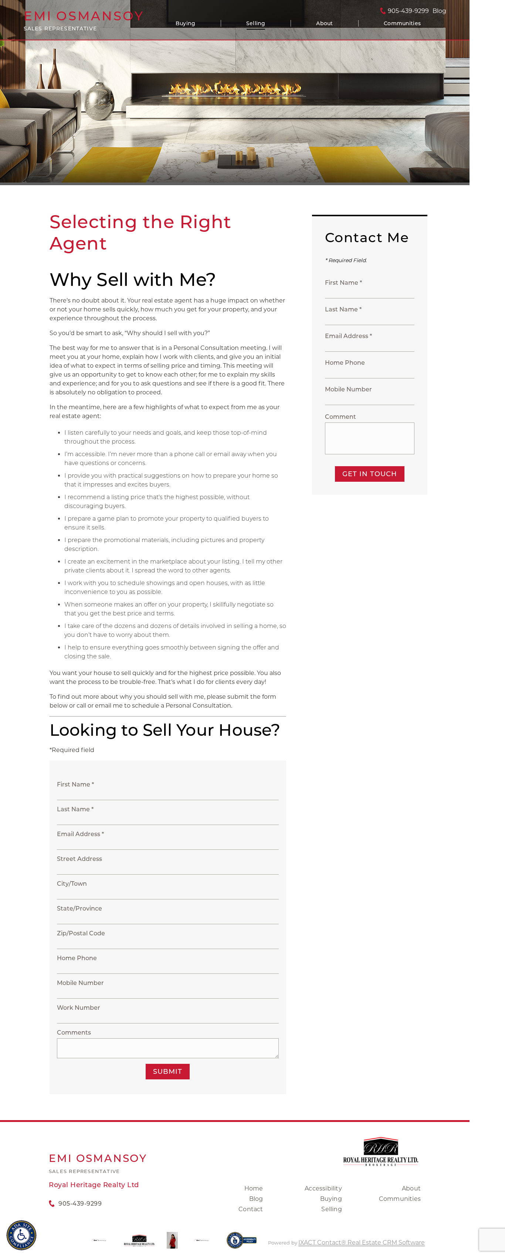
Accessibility (323, 1188)
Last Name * (75, 809)
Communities (402, 23)
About (324, 23)
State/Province (79, 908)
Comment (340, 416)
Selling (255, 23)
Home (253, 1188)
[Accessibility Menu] (21, 1235)
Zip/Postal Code (81, 933)
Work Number (78, 1007)
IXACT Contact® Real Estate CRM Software (361, 1242)
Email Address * (80, 834)
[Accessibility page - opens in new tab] (241, 1243)
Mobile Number (80, 982)
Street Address (79, 858)
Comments (74, 1032)
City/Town (72, 883)
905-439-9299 (408, 11)
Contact (250, 1209)
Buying (185, 23)
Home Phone (77, 958)
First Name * (75, 784)
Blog (256, 1198)
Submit (167, 1072)
